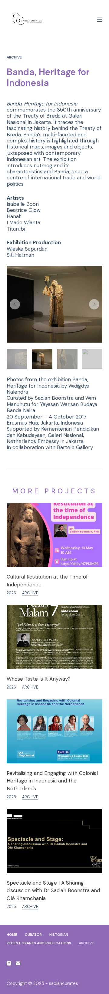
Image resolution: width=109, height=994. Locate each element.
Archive (14, 57)
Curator (33, 934)
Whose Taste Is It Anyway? (39, 678)
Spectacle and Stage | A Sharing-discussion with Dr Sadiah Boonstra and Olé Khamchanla (53, 890)
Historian (58, 934)
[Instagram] (9, 963)
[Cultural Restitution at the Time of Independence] (55, 535)
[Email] (18, 963)
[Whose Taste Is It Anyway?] (55, 637)
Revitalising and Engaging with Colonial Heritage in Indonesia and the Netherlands (52, 781)
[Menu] (99, 19)
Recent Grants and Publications (39, 943)
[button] (15, 304)
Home (12, 934)
